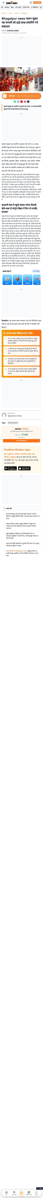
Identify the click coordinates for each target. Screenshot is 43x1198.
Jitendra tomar (13, 30)
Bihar (16, 13)
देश (5, 454)
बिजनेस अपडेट (26, 454)
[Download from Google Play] (10, 468)
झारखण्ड (7, 7)
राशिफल (13, 457)
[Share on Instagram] (25, 101)
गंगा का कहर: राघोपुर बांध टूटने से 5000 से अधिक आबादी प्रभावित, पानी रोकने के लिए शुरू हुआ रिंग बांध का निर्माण (22, 340)
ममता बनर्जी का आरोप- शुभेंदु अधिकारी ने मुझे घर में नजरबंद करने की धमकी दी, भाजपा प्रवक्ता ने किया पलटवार (21, 526)
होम (2, 7)
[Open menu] (3, 2)
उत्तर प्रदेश (18, 7)
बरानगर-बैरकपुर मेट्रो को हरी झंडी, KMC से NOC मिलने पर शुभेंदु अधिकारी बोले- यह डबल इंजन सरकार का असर (22, 516)
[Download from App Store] (24, 468)
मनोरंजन (17, 454)
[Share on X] (28, 101)
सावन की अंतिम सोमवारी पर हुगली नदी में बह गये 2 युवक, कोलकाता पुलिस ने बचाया (23, 544)
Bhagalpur (24, 13)
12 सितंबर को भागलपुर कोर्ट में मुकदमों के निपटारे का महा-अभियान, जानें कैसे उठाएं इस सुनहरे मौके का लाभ (23, 350)
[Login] (21, 1193)
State (10, 13)
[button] (21, 79)
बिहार (12, 7)
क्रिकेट (6, 457)
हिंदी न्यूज (15, 460)
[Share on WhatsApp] (15, 101)
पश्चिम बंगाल (26, 7)
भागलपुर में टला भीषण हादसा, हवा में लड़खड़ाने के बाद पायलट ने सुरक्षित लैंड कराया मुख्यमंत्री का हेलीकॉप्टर (22, 361)
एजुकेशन (10, 454)
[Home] (12, 2)
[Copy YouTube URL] (21, 101)
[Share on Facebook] (18, 101)
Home (3, 13)
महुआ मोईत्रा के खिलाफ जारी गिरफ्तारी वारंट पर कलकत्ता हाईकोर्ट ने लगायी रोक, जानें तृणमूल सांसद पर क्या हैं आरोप (22, 535)
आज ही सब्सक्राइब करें (21, 441)
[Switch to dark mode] (31, 2)
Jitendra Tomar (16, 416)
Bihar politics (13, 423)
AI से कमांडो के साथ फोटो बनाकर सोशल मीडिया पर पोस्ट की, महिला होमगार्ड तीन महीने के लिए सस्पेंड (22, 371)
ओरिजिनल (35, 7)
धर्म (33, 454)
